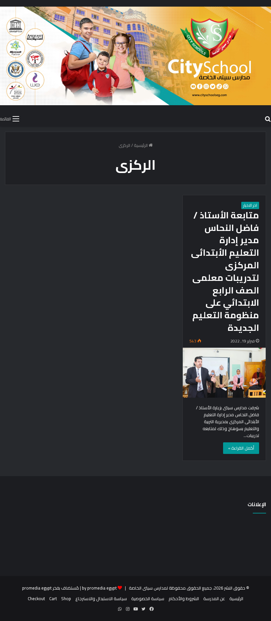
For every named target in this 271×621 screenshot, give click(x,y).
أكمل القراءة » (241, 448)
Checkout (36, 598)
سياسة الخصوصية (147, 598)
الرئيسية (141, 145)
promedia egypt (37, 588)
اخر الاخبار (250, 205)
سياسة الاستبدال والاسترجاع (101, 598)
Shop (66, 598)
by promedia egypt (99, 588)
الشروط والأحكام (184, 598)
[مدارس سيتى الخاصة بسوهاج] (135, 56)
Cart (53, 598)
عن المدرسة (214, 598)
